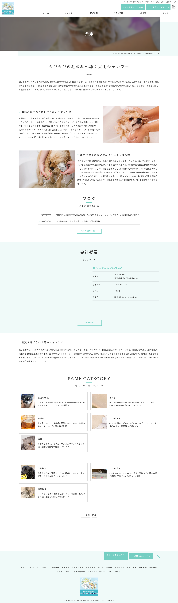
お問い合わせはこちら (133, 7)
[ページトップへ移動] (157, 556)
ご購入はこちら (158, 7)
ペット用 (86, 515)
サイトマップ (115, 571)
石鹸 (94, 515)
